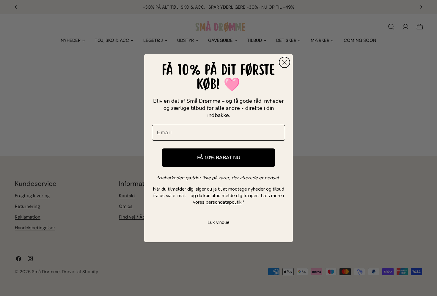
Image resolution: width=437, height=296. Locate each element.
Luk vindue (218, 222)
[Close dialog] (284, 62)
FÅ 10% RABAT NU (218, 157)
